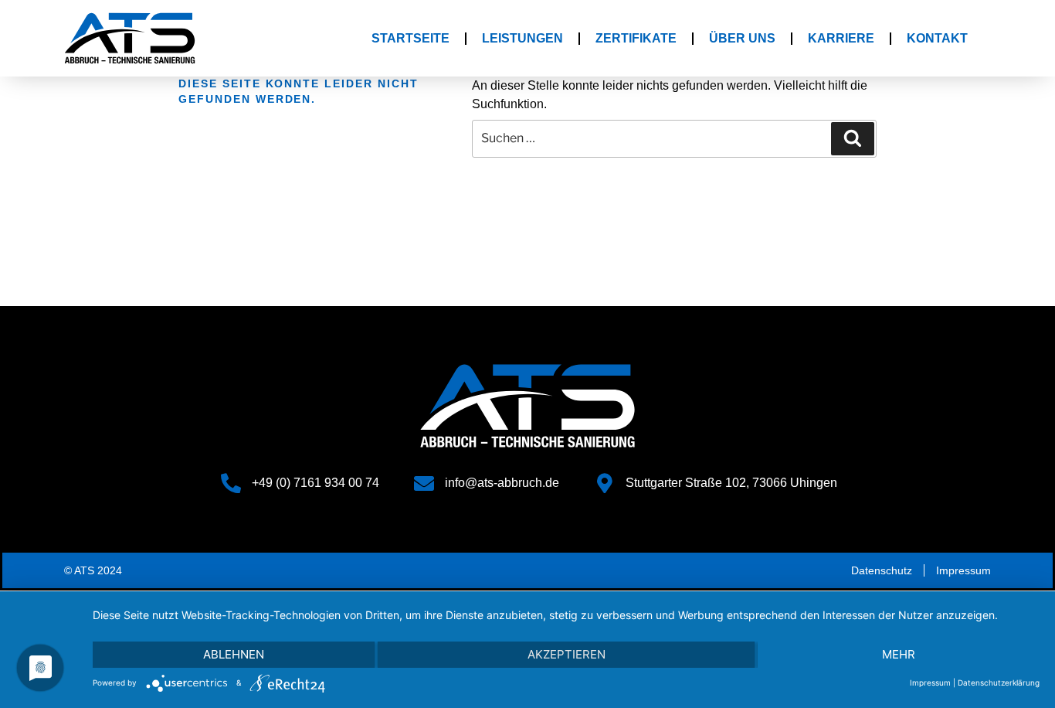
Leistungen (522, 38)
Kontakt (937, 38)
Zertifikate (636, 38)
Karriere (841, 38)
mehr (898, 654)
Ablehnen (233, 654)
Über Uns (742, 38)
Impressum (930, 682)
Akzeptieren (567, 654)
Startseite (410, 38)
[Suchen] (852, 138)
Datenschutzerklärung (999, 682)
